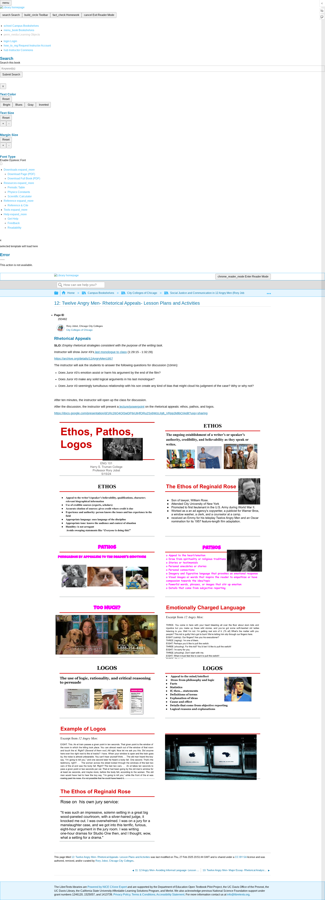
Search (60, 285)
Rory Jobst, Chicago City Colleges (114, 860)
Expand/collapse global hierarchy (58, 293)
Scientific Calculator (20, 196)
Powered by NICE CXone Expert (107, 886)
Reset (5, 99)
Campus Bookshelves (101, 292)
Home (71, 292)
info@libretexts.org (238, 894)
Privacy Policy (121, 894)
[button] (14, 223)
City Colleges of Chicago (142, 292)
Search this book (10, 62)
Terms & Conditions (143, 894)
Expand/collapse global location (269, 292)
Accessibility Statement (170, 894)
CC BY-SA (241, 857)
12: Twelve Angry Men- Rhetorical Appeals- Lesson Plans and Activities (110, 857)
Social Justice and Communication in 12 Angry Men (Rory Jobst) (208, 292)
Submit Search (11, 74)
